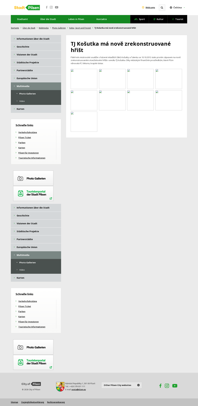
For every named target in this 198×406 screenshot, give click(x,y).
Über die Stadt (48, 19)
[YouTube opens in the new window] (175, 388)
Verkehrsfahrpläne (27, 132)
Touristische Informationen (31, 157)
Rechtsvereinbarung (56, 402)
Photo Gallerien (59, 28)
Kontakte (102, 19)
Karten (21, 147)
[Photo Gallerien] (33, 178)
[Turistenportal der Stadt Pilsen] (33, 193)
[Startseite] (27, 7)
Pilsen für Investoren (28, 152)
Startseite (15, 28)
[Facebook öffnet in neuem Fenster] (45, 9)
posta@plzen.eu (79, 389)
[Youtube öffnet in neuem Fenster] (56, 9)
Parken (21, 142)
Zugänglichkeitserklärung (32, 402)
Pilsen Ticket (24, 137)
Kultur (160, 19)
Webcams (150, 7)
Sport (142, 19)
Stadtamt (22, 19)
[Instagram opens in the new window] (167, 388)
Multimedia (44, 28)
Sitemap (14, 402)
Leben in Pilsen (76, 19)
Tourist (179, 19)
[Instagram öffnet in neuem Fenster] (51, 9)
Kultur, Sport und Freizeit (80, 28)
